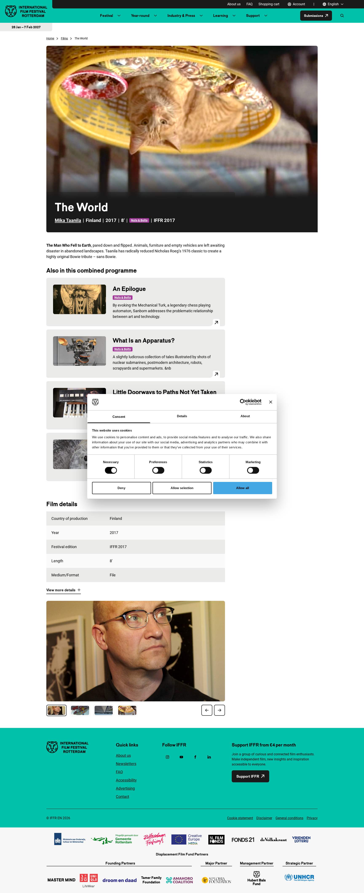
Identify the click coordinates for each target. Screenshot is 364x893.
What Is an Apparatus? (144, 340)
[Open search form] (342, 16)
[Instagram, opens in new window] (167, 757)
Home (50, 38)
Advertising (125, 788)
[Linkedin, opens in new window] (209, 757)
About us (234, 4)
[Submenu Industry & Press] (201, 15)
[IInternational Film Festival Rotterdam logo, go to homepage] (26, 11)
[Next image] (219, 710)
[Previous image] (206, 710)
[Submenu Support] (266, 15)
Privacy (312, 818)
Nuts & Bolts (139, 220)
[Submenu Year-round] (155, 15)
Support (253, 15)
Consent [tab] (118, 416)
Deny (121, 488)
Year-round (140, 15)
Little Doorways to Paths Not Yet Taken (165, 392)
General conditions (289, 818)
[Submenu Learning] (234, 15)
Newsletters (126, 763)
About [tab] (245, 416)
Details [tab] (182, 416)
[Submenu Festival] (119, 15)
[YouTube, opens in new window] (181, 757)
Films (64, 38)
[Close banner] (270, 402)
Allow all (242, 488)
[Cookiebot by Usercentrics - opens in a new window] (243, 402)
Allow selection (182, 488)
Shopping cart (268, 4)
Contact (122, 796)
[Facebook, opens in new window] (195, 757)
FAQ (249, 4)
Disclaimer (264, 818)
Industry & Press (181, 15)
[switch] (158, 470)
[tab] (56, 710)
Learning (220, 15)
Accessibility (126, 780)
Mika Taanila (68, 220)
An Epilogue (129, 288)
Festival (106, 15)
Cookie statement (240, 818)
